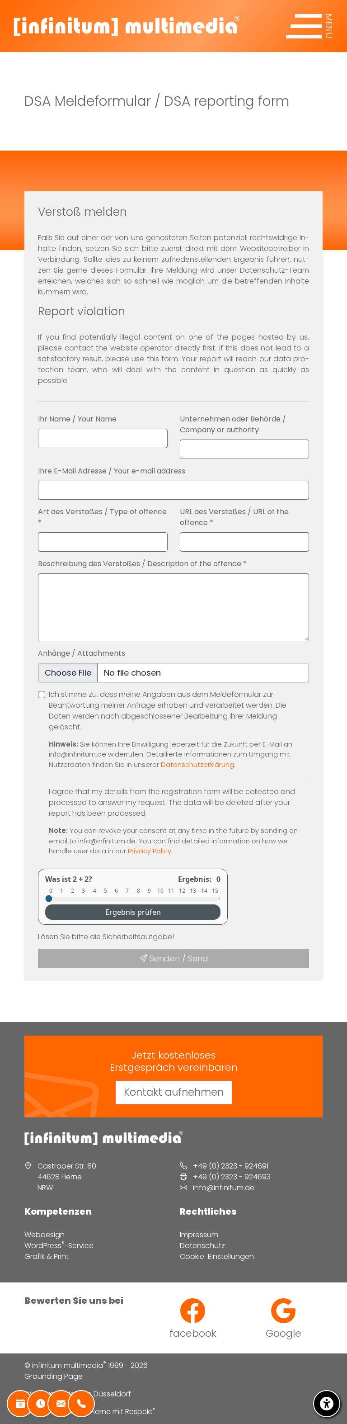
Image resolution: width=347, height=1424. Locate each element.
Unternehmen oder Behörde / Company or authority (233, 424)
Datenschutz (202, 1245)
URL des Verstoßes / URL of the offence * (234, 517)
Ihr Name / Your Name (77, 419)
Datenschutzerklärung (197, 764)
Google (283, 1332)
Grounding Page (53, 1376)
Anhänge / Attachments (81, 653)
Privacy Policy (149, 851)
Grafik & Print (46, 1256)
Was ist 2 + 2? (68, 879)
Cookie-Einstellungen (217, 1256)
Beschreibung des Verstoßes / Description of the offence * (142, 563)
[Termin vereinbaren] (20, 1403)
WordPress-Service (59, 1245)
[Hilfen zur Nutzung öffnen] (326, 1403)
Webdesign (44, 1235)
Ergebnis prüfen (133, 912)
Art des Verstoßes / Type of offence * (102, 517)
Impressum (199, 1235)
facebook (192, 1332)
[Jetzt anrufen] (81, 1403)
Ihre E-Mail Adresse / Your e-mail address (111, 471)
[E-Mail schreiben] (61, 1403)
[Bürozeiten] (40, 1403)
